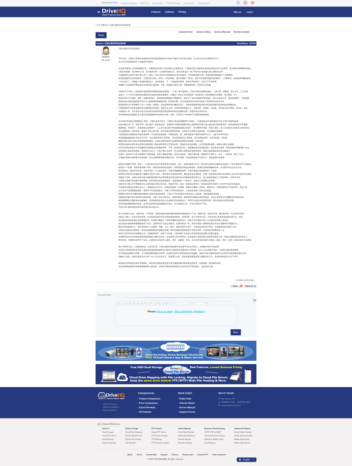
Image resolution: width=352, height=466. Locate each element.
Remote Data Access (133, 436)
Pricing (182, 12)
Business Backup (185, 443)
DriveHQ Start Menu (109, 3)
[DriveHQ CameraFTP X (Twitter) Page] (245, 3)
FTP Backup (157, 439)
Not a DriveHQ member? (189, 311)
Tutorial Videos (203, 32)
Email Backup (209, 443)
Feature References (111, 424)
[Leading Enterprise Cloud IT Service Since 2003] (176, 374)
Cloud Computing (109, 443)
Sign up (237, 12)
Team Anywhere (204, 3)
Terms (139, 454)
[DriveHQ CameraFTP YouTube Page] (252, 3)
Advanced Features (242, 428)
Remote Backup (184, 439)
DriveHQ (163, 459)
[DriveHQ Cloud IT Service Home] (112, 12)
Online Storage (131, 428)
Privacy (175, 454)
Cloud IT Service (110, 404)
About (129, 454)
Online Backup (184, 428)
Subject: (100, 43)
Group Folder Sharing (242, 432)
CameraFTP (202, 454)
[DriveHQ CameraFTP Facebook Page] (238, 3)
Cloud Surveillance (111, 407)
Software (169, 12)
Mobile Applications (242, 439)
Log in (250, 12)
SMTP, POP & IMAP (212, 432)
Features (156, 12)
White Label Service (242, 443)
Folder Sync (144, 3)
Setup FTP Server (159, 432)
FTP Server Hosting (159, 436)
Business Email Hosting (214, 428)
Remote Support (242, 32)
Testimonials (187, 454)
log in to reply (164, 311)
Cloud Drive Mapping (129, 3)
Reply (101, 35)
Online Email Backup (186, 436)
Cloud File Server (109, 436)
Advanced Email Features (214, 436)
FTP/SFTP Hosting (173, 3)
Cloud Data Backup (186, 432)
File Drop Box (158, 3)
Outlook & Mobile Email (213, 439)
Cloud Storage (107, 432)
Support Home (185, 32)
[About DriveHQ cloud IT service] (111, 397)
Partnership (151, 454)
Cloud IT (105, 428)
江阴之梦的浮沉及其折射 (119, 25)
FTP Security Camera (160, 443)
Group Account (188, 3)
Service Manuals (222, 32)
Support (164, 454)
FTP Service (157, 428)
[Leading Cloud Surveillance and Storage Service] (176, 350)
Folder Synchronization (243, 436)
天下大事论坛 (103, 25)
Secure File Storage (133, 439)
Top (254, 300)
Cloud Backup (107, 439)
